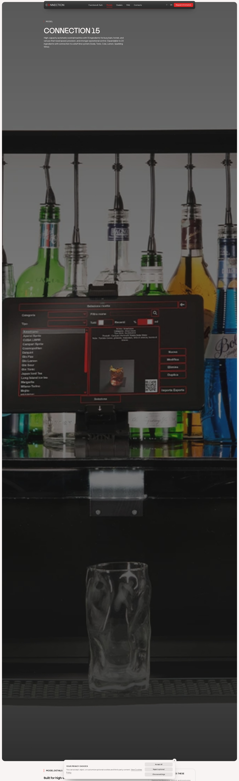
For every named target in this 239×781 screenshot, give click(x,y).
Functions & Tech (96, 5)
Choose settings (158, 774)
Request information (183, 5)
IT (166, 5)
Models (109, 5)
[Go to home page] (55, 5)
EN (171, 5)
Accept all (158, 764)
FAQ (128, 5)
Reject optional (158, 769)
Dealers (119, 5)
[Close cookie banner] (175, 761)
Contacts (138, 5)
